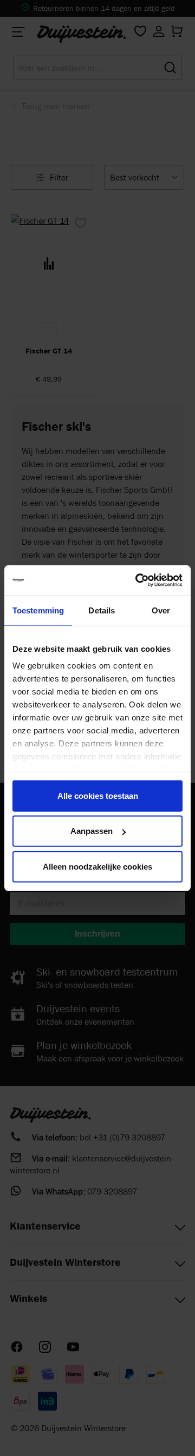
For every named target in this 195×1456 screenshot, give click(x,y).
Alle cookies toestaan (97, 795)
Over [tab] (161, 610)
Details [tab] (101, 610)
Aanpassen (91, 831)
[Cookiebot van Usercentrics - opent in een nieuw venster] (138, 580)
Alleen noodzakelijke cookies (97, 866)
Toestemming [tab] (38, 610)
